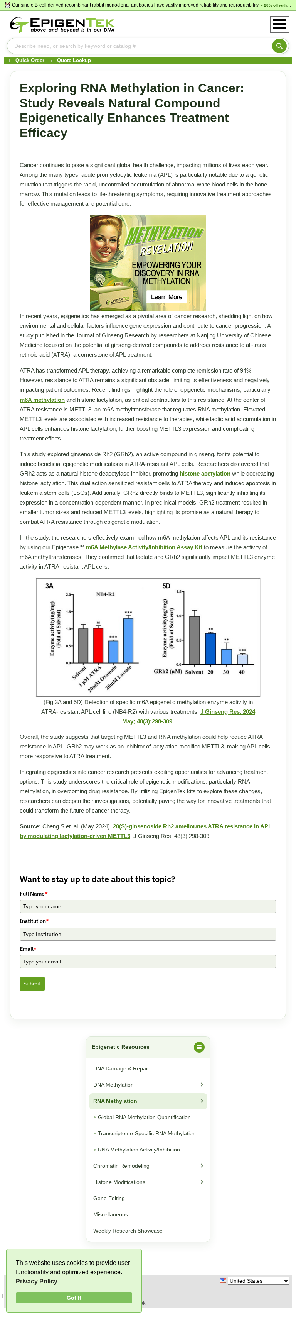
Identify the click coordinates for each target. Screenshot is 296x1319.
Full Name (34, 893)
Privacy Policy (36, 1281)
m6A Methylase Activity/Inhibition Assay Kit (144, 547)
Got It (74, 1298)
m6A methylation (42, 399)
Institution (34, 921)
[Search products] (279, 46)
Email (28, 948)
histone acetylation (205, 473)
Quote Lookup (74, 60)
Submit (32, 983)
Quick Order (29, 60)
